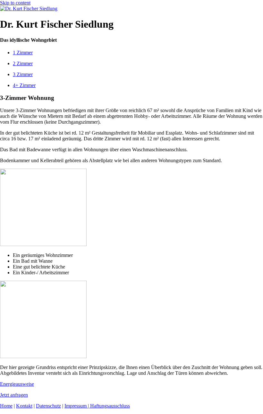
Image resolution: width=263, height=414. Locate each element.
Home (6, 406)
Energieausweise (17, 384)
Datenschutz (48, 406)
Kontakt (24, 406)
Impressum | (77, 406)
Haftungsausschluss (110, 406)
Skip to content (15, 2)
